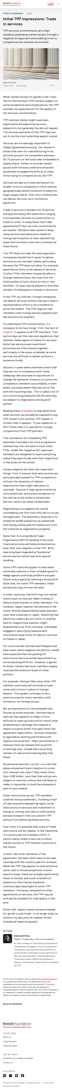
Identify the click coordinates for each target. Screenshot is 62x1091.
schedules (27, 410)
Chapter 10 (10, 332)
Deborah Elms (9, 82)
